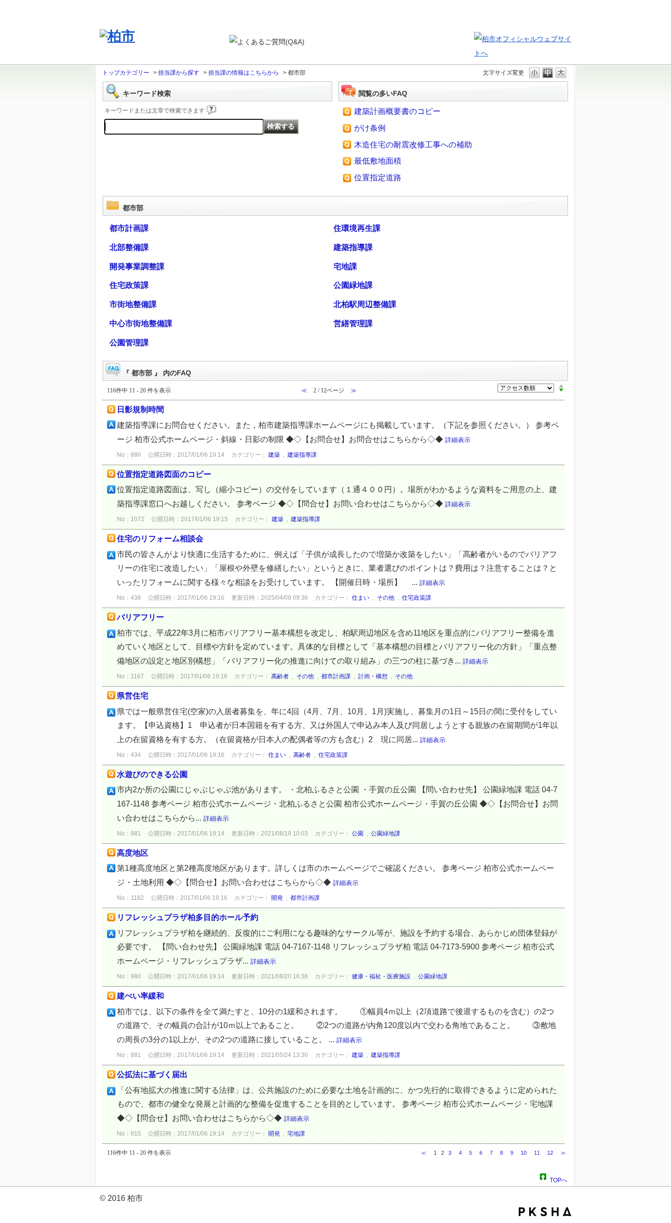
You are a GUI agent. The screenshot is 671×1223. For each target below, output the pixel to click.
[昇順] (561, 386)
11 (537, 1153)
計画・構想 (373, 676)
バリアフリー (140, 617)
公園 (357, 833)
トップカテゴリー (125, 72)
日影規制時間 (140, 409)
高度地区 (132, 853)
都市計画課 (129, 228)
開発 (277, 897)
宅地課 (345, 266)
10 (524, 1153)
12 (550, 1153)
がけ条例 (370, 128)
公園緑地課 (353, 285)
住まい (360, 597)
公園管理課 (129, 342)
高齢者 (280, 676)
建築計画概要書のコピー (397, 111)
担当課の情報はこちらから (243, 72)
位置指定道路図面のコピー (164, 474)
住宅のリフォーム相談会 (160, 538)
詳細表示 (458, 440)
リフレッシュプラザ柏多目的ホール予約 (187, 917)
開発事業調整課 (137, 266)
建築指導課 (353, 247)
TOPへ (558, 1179)
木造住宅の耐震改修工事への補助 (413, 144)
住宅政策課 (129, 285)
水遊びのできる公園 (152, 774)
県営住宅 (132, 696)
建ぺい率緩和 (140, 996)
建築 (274, 454)
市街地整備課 (133, 304)
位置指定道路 (377, 177)
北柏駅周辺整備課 (365, 304)
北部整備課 (129, 247)
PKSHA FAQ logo (545, 1211)
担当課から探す (178, 72)
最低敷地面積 (377, 161)
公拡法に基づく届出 (152, 1074)
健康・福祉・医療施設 (381, 976)
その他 (385, 597)
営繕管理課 (353, 323)
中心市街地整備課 (141, 323)
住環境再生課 (357, 228)
